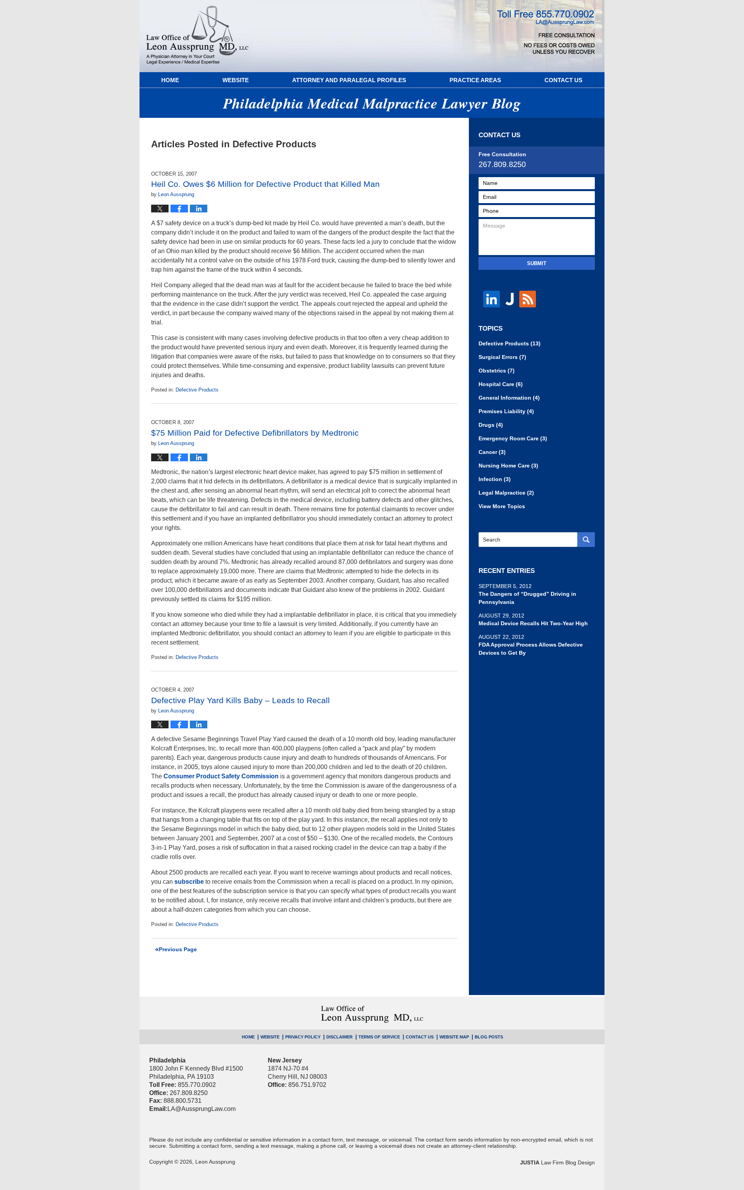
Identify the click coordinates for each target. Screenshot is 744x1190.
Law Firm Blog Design (557, 1162)
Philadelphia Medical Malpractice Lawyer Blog (197, 36)
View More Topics (502, 506)
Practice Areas (475, 80)
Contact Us (563, 80)
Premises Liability (506, 411)
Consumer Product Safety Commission (221, 776)
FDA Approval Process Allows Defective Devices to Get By (531, 649)
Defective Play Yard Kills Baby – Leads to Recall (240, 700)
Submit (536, 263)
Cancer (492, 452)
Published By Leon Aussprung (546, 32)
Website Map (454, 1037)
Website (235, 80)
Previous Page (178, 949)
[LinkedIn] (491, 299)
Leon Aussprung (215, 1162)
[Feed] (527, 299)
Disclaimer (339, 1037)
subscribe (189, 881)
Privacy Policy (302, 1037)
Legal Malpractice (506, 493)
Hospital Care (501, 384)
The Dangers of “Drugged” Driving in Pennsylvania (527, 598)
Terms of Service (379, 1037)
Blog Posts (489, 1037)
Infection (495, 479)
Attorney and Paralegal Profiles (349, 80)
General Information (509, 398)
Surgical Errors (502, 357)
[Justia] (510, 299)
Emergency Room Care (513, 438)
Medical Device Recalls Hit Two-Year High (533, 623)
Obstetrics (497, 370)
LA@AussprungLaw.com (201, 1108)
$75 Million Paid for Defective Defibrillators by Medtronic (255, 432)
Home (170, 80)
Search (586, 539)
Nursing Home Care (508, 465)
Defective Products (197, 390)
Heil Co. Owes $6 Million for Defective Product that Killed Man (265, 183)
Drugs (491, 425)
